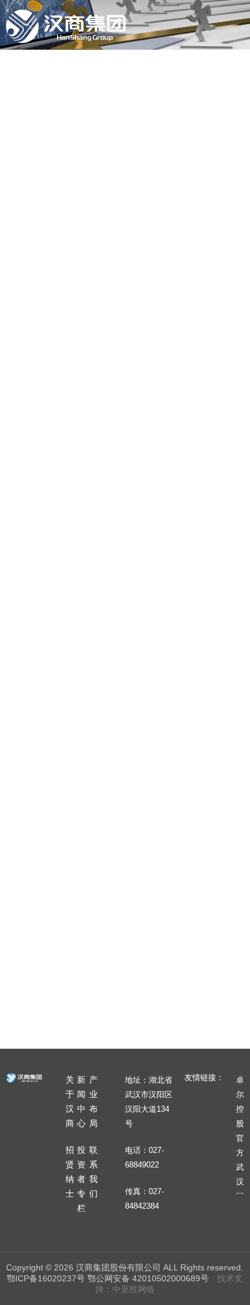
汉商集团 (66, 26)
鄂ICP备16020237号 (46, 1278)
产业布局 (190, 71)
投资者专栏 (98, 123)
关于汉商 (74, 71)
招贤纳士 (35, 123)
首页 (25, 71)
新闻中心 (132, 71)
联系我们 (161, 123)
